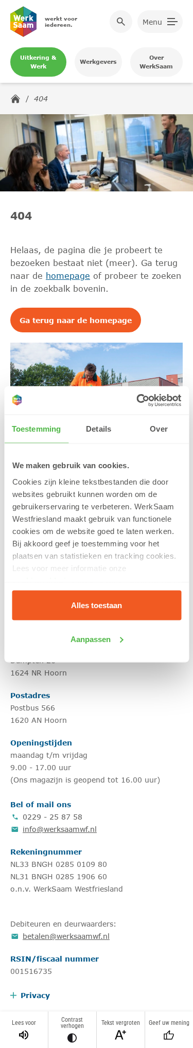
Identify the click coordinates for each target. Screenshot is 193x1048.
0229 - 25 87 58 (52, 816)
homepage (68, 275)
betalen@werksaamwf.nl (66, 936)
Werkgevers (98, 61)
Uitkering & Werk (38, 61)
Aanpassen (91, 638)
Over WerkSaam (156, 61)
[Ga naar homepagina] (15, 99)
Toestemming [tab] (36, 428)
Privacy (35, 995)
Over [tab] (158, 428)
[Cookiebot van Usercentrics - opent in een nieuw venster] (137, 400)
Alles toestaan (96, 605)
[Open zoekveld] (121, 21)
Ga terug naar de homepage (76, 320)
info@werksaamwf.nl (60, 829)
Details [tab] (98, 428)
